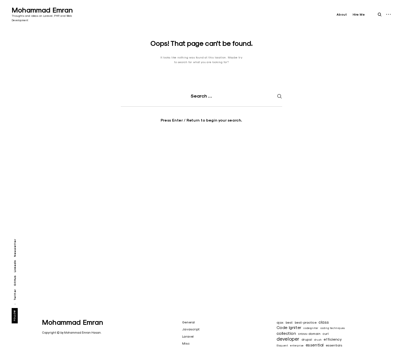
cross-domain (309, 333)
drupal (307, 339)
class (324, 322)
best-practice (306, 322)
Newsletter (15, 248)
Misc (186, 343)
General (188, 322)
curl (326, 333)
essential (315, 344)
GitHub (15, 280)
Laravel (188, 336)
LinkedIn (15, 266)
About (342, 15)
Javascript (191, 329)
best (289, 322)
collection (286, 333)
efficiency (333, 339)
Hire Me (359, 15)
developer (288, 338)
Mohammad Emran (42, 10)
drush (318, 339)
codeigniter (310, 328)
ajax (280, 322)
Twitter (15, 294)
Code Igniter (289, 327)
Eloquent (282, 345)
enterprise (297, 345)
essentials (334, 345)
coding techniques (332, 328)
